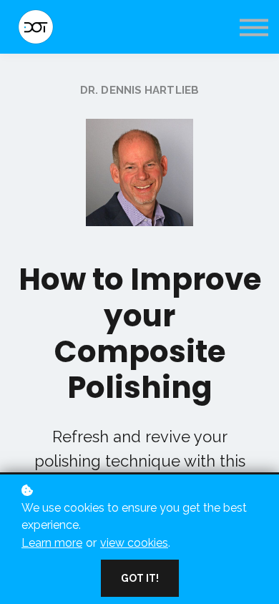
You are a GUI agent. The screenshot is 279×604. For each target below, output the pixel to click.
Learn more (51, 543)
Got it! (140, 578)
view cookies (134, 543)
